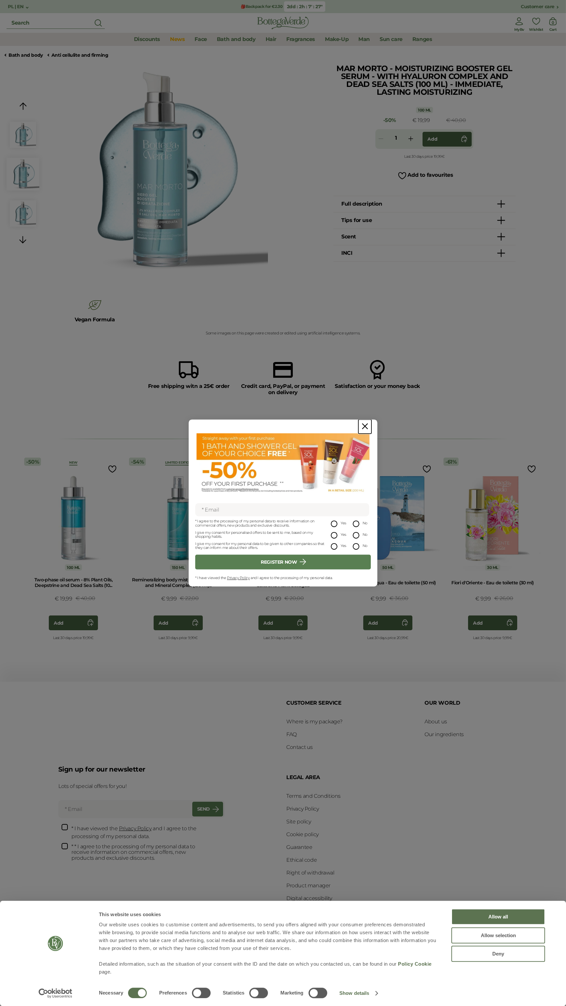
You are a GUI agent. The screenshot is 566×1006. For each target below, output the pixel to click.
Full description (361, 204)
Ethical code (301, 860)
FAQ (291, 734)
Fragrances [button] (300, 39)
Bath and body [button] (236, 39)
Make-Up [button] (337, 39)
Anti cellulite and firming (79, 55)
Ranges (422, 39)
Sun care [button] (391, 39)
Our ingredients (444, 734)
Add (432, 139)
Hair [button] (271, 39)
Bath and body (26, 55)
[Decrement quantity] (381, 139)
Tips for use (356, 220)
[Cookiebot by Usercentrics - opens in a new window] (55, 993)
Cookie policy (302, 834)
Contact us (299, 747)
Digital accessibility (309, 898)
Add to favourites (430, 175)
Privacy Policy (238, 577)
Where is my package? (314, 721)
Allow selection (498, 935)
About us (435, 721)
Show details (354, 993)
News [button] (177, 39)
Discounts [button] (147, 39)
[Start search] (98, 23)
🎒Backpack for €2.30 (261, 6)
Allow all (498, 916)
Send (203, 809)
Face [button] (201, 39)
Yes (343, 523)
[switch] (201, 993)
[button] (22, 107)
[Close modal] (364, 426)
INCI (346, 253)
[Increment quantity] (411, 139)
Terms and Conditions (313, 796)
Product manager (308, 885)
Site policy (298, 821)
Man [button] (364, 39)
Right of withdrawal (310, 873)
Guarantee (299, 847)
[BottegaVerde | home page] (283, 23)
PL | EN (16, 7)
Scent (348, 236)
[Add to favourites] (112, 468)
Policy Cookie (415, 964)
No (365, 523)
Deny (498, 953)
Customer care (538, 7)
